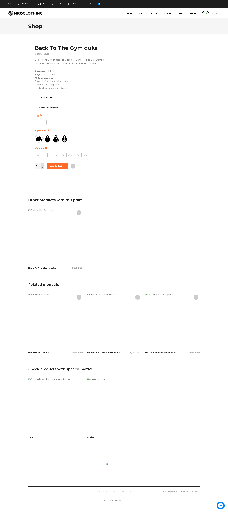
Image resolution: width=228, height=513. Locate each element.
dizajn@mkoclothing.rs (44, 4)
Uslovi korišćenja (169, 492)
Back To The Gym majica (42, 268)
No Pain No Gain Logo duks (160, 352)
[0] (201, 13)
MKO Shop (102, 492)
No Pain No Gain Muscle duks (103, 352)
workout (53, 74)
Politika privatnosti (189, 492)
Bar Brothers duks (38, 352)
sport (45, 74)
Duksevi (51, 71)
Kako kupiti (126, 492)
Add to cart (56, 166)
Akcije (114, 492)
